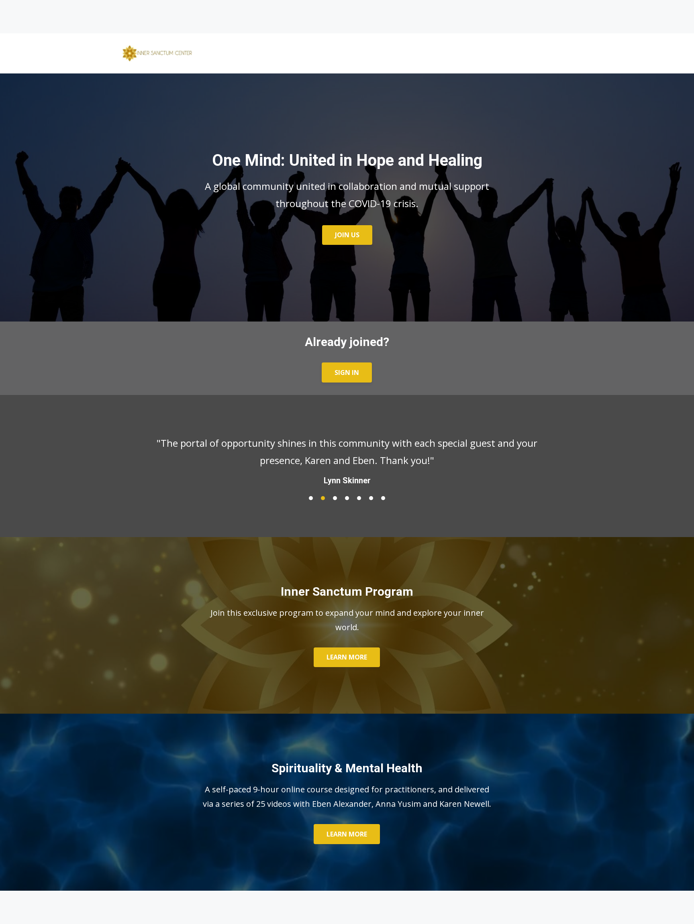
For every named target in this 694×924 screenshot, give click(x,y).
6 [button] (371, 498)
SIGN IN (347, 372)
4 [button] (347, 498)
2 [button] (323, 498)
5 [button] (359, 498)
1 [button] (311, 498)
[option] (347, 453)
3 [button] (335, 498)
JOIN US (347, 234)
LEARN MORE (347, 657)
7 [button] (383, 498)
